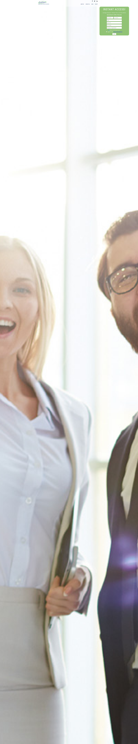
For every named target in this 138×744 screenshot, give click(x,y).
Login (92, 4)
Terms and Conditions (117, 31)
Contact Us (88, 4)
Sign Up (96, 4)
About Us (82, 4)
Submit (114, 34)
